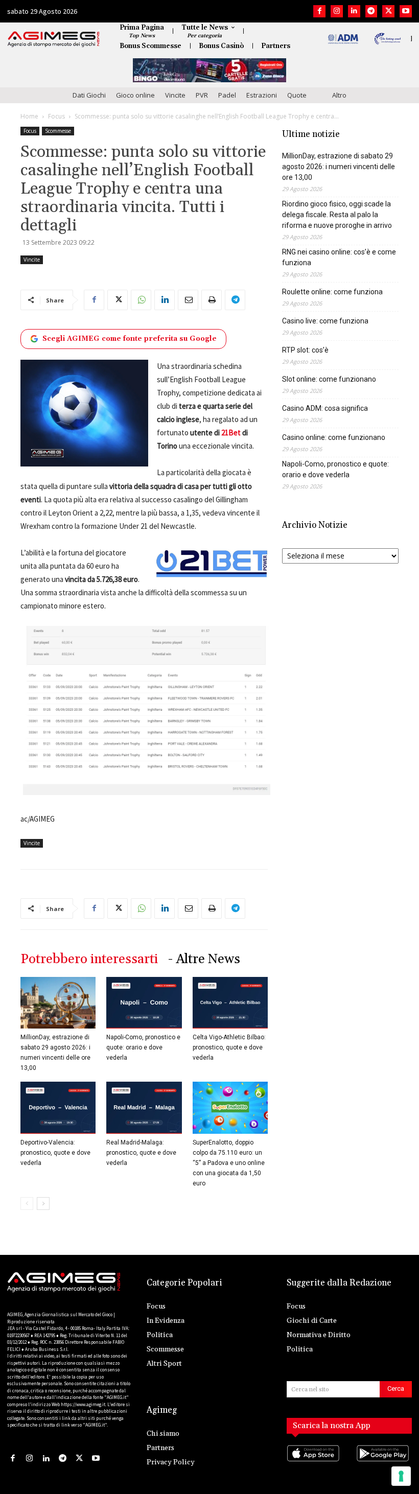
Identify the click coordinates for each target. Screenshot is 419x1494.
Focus (56, 116)
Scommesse (58, 130)
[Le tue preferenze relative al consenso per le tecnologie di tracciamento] (401, 1476)
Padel (227, 95)
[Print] (211, 300)
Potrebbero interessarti (89, 959)
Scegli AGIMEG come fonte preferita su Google (129, 338)
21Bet (231, 432)
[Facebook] (319, 11)
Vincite (175, 95)
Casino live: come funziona (325, 321)
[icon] (314, 1463)
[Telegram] (371, 11)
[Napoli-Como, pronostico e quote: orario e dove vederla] (143, 1003)
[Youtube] (406, 11)
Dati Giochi (89, 95)
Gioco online (135, 95)
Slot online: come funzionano (329, 379)
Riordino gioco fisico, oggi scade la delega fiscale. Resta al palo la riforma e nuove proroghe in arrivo (337, 214)
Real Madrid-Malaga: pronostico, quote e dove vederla (141, 1152)
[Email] (188, 300)
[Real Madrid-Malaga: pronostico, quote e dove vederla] (143, 1107)
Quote (297, 95)
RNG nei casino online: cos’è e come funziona (339, 257)
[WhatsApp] (141, 300)
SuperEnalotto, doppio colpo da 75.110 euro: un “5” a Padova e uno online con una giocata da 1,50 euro (229, 1163)
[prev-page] (26, 1203)
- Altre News (204, 959)
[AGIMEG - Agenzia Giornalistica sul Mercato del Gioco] (53, 39)
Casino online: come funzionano (333, 437)
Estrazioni (261, 95)
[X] (388, 11)
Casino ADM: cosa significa (325, 408)
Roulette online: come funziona (332, 292)
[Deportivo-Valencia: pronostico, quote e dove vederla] (58, 1107)
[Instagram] (337, 11)
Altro (339, 95)
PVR (202, 95)
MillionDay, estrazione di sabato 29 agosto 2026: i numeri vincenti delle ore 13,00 (338, 166)
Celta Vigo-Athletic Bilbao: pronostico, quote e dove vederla (229, 1047)
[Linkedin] (354, 11)
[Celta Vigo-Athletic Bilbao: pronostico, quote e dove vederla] (230, 1003)
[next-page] (43, 1203)
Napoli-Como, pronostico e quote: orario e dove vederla (143, 1047)
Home (29, 116)
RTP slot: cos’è (305, 350)
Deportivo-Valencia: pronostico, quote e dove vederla (55, 1152)
